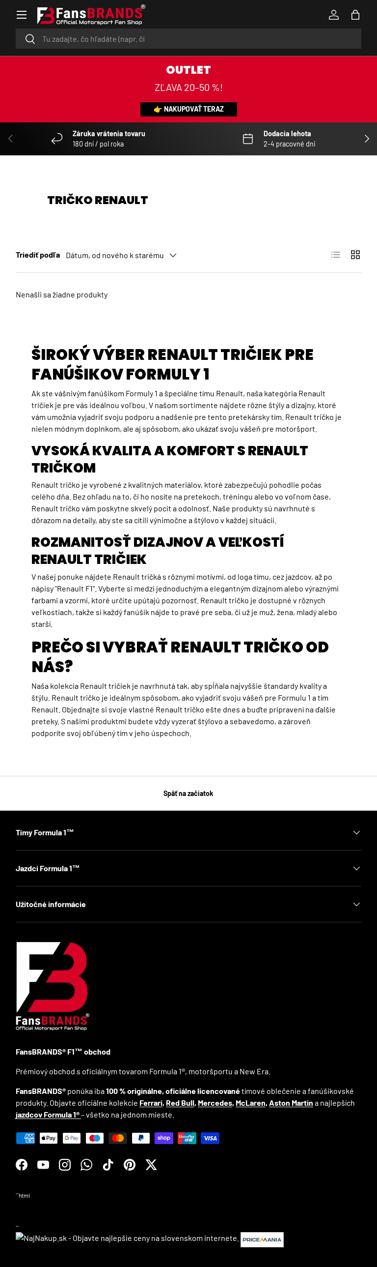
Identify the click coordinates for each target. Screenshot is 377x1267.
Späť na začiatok (188, 793)
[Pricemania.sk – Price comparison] (262, 1237)
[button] (355, 15)
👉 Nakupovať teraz (189, 109)
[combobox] (188, 39)
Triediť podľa (38, 254)
